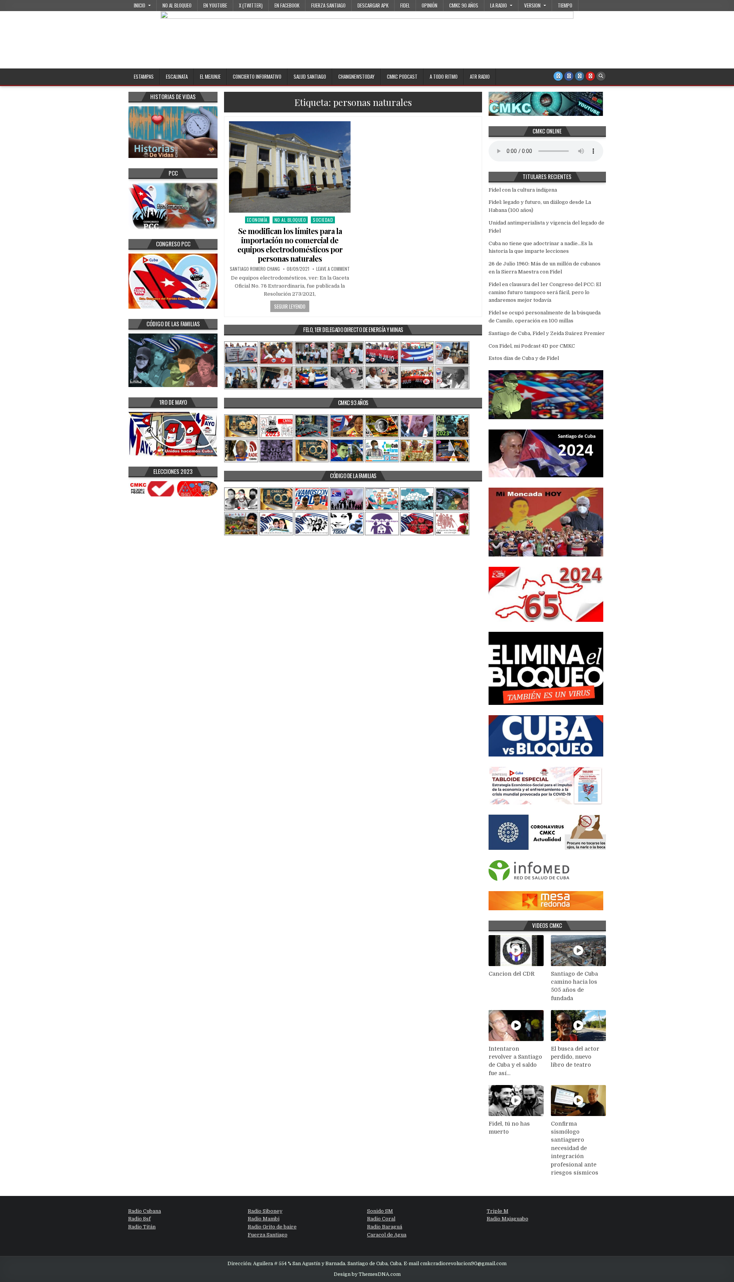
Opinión (429, 5)
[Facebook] (568, 76)
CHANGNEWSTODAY (356, 76)
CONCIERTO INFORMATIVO (257, 76)
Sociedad (323, 219)
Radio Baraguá (384, 1227)
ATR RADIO (480, 76)
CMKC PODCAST (402, 76)
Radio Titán (142, 1227)
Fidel (405, 5)
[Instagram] (579, 76)
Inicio (139, 5)
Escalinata (177, 76)
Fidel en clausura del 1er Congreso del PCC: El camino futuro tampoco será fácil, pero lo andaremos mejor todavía (545, 292)
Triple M (497, 1211)
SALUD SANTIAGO (310, 76)
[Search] (601, 76)
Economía (257, 219)
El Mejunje (210, 76)
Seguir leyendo (289, 306)
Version (532, 5)
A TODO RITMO (444, 76)
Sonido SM (380, 1211)
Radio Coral (381, 1219)
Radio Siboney (265, 1211)
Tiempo (565, 5)
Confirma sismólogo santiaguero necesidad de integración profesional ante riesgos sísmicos (574, 1148)
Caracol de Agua (386, 1235)
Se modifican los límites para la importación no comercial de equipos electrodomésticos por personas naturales (290, 245)
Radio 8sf (139, 1219)
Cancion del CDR (511, 974)
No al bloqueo (177, 5)
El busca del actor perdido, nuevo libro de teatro (575, 1057)
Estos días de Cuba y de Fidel (524, 358)
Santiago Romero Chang (255, 269)
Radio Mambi (263, 1219)
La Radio (498, 5)
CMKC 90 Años (463, 5)
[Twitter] (558, 76)
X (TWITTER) (251, 5)
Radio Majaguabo (507, 1219)
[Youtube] (590, 76)
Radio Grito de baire (272, 1227)
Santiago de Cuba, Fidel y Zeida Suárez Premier (547, 333)
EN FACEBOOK (286, 5)
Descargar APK (372, 5)
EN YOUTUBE (215, 5)
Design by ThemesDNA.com (367, 1274)
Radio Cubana (144, 1211)
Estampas (144, 76)
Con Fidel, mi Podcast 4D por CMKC (532, 346)
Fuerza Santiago (328, 5)
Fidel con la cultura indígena (523, 190)
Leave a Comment (333, 269)
